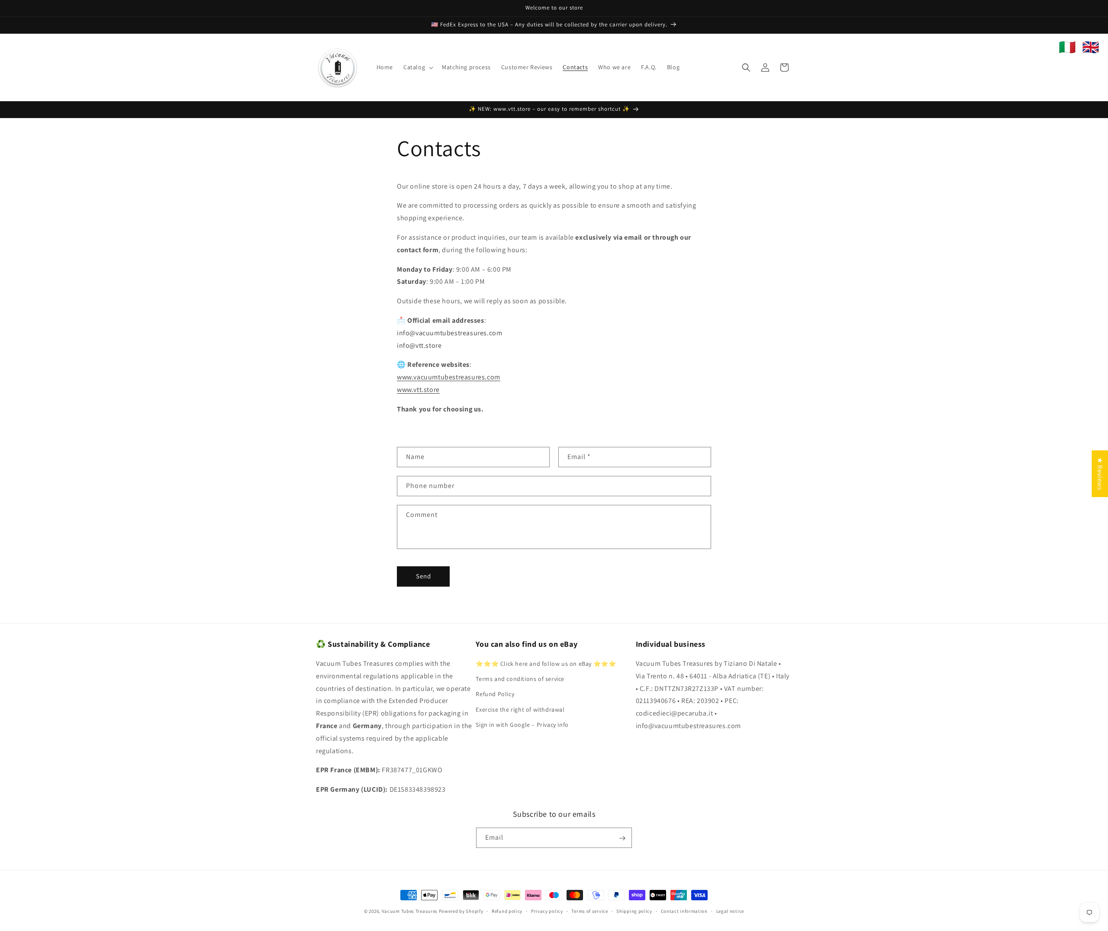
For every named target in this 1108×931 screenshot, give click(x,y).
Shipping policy (634, 911)
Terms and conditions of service (520, 679)
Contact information (684, 911)
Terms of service (589, 911)
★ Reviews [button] (1100, 473)
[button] (417, 67)
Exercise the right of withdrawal (520, 709)
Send (423, 576)
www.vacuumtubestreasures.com (448, 377)
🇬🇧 (1090, 47)
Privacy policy (547, 911)
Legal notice (730, 911)
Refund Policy (495, 694)
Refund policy (507, 911)
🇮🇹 (1067, 47)
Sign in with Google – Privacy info (522, 725)
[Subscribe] (621, 838)
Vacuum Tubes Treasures (410, 911)
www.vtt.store (418, 389)
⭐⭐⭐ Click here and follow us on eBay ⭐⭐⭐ (546, 664)
